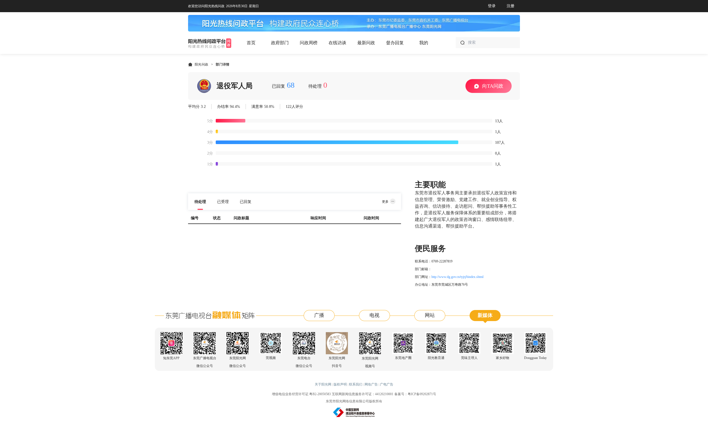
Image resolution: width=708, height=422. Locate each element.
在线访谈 (337, 42)
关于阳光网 (323, 384)
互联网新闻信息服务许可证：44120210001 (362, 394)
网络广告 (371, 384)
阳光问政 (201, 64)
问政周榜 (308, 42)
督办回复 (395, 42)
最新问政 (366, 42)
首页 (251, 42)
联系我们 (355, 384)
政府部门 (280, 42)
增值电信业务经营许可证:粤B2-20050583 (301, 394)
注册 (510, 6)
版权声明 (340, 384)
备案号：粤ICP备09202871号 (415, 394)
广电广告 (386, 384)
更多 (385, 202)
